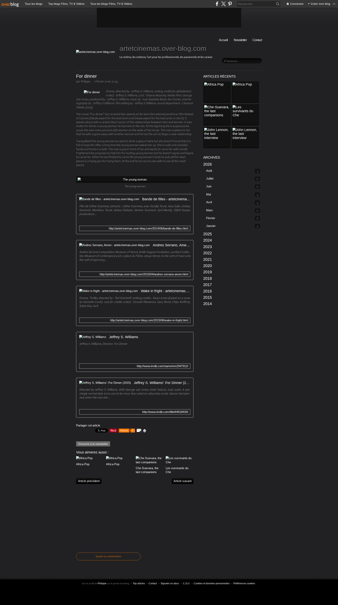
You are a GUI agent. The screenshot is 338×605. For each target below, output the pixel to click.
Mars (209, 210)
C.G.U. (186, 583)
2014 (207, 304)
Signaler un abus (170, 583)
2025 (207, 234)
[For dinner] (92, 92)
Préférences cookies (244, 583)
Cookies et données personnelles (212, 583)
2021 (207, 259)
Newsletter (240, 40)
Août (209, 170)
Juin (208, 186)
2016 (207, 291)
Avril (209, 202)
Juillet (209, 178)
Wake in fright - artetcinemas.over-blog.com (165, 291)
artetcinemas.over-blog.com (163, 48)
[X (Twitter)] (223, 4)
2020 (207, 266)
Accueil (223, 40)
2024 (207, 240)
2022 (207, 253)
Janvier (211, 226)
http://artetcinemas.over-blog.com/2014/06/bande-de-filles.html (148, 228)
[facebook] (217, 4)
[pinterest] (229, 4)
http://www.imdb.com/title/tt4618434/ (165, 411)
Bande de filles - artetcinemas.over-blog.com (166, 199)
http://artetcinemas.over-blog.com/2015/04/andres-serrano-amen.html (144, 274)
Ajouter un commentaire (108, 556)
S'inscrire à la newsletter (93, 443)
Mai (208, 194)
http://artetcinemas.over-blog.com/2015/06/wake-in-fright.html (149, 320)
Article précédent (89, 481)
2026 (207, 164)
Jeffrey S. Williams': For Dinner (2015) (162, 383)
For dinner (86, 76)
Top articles (139, 583)
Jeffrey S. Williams (123, 337)
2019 (207, 272)
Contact (257, 40)
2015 (207, 297)
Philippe (102, 583)
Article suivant (182, 481)
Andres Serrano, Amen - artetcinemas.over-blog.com (171, 245)
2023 (207, 247)
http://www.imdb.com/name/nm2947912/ (162, 366)
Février (210, 218)
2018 (207, 278)
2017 (207, 285)
